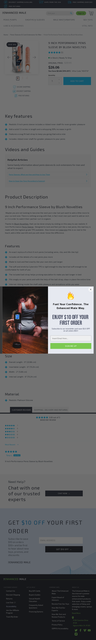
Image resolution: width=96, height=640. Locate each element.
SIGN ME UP (70, 346)
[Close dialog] (91, 289)
